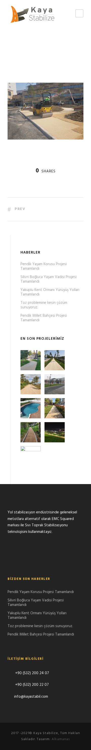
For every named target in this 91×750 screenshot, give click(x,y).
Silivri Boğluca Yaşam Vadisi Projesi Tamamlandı (48, 279)
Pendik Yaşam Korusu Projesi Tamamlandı (43, 266)
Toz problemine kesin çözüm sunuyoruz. (43, 305)
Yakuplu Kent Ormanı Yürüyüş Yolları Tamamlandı (49, 292)
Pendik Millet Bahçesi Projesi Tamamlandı (43, 318)
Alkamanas (61, 739)
